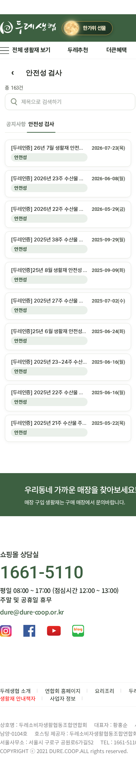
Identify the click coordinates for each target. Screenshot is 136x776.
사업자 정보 (63, 698)
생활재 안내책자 (18, 698)
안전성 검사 (41, 124)
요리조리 (104, 690)
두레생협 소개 (15, 690)
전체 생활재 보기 (31, 50)
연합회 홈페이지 (63, 690)
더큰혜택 (116, 50)
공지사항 (15, 124)
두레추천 (78, 50)
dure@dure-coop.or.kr (32, 611)
